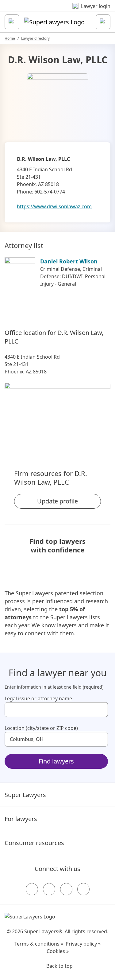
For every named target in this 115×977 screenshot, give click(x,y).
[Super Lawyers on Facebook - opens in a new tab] (32, 889)
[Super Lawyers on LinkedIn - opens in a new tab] (83, 889)
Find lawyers (56, 761)
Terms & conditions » (38, 943)
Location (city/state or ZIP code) (41, 728)
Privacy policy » (83, 943)
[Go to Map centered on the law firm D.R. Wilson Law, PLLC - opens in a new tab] (57, 415)
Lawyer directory (35, 38)
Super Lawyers (25, 795)
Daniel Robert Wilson (69, 261)
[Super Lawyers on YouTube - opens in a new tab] (66, 889)
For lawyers (21, 819)
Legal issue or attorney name (38, 698)
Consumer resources (34, 843)
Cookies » (58, 951)
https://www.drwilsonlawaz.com (54, 206)
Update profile (57, 501)
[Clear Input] (100, 709)
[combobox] (56, 709)
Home (10, 38)
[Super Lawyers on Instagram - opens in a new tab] (49, 889)
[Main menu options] (12, 21)
